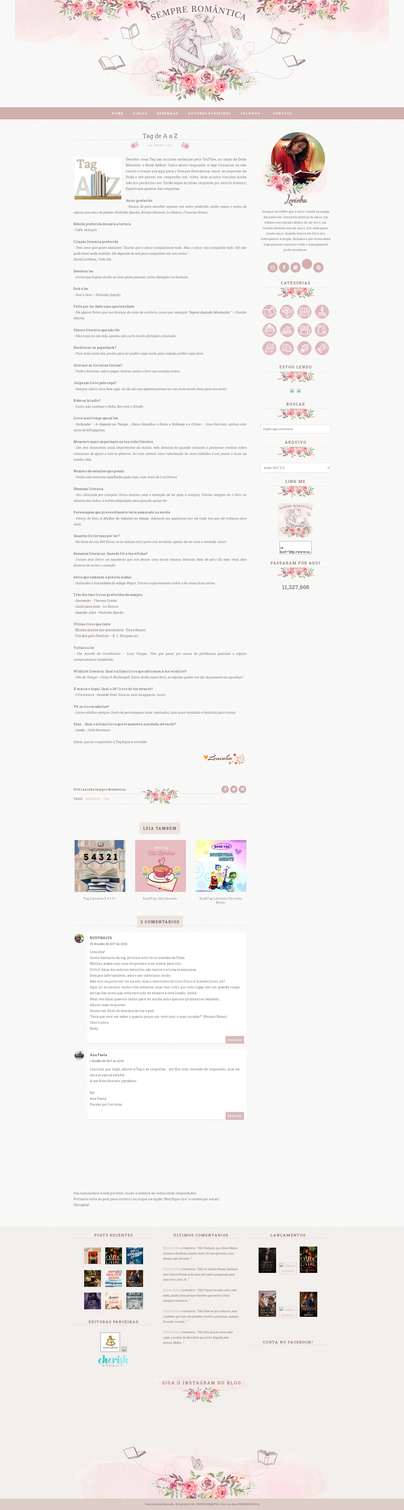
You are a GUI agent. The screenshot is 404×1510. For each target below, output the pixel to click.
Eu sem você (228, 559)
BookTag (93, 799)
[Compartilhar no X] (234, 789)
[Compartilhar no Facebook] (225, 789)
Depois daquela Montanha (209, 312)
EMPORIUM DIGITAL (249, 1504)
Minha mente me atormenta (99, 630)
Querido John (85, 612)
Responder (235, 1040)
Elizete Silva (171, 1248)
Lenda (80, 730)
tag (106, 799)
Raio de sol (205, 559)
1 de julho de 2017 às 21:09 (107, 1061)
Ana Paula (98, 1055)
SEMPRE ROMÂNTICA (208, 1504)
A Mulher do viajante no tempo (124, 518)
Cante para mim (87, 606)
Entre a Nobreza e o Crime (179, 424)
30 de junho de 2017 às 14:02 (108, 944)
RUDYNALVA (101, 938)
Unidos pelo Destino (92, 636)
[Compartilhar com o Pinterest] (242, 789)
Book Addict (155, 165)
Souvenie (82, 600)
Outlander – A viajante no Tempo (102, 424)
